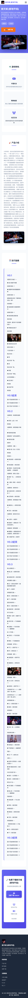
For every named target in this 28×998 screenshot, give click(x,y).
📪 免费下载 (9, 29)
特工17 (3, 985)
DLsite (3, 982)
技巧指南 (4, 966)
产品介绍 (4, 963)
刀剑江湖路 (4, 977)
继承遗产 (4, 980)
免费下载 (4, 969)
